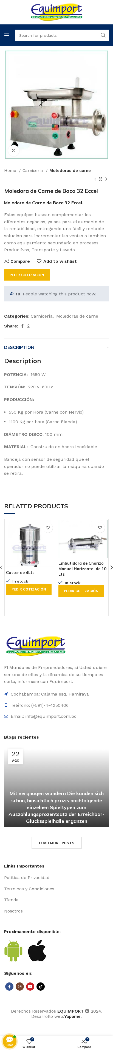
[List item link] (56, 877)
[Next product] (106, 179)
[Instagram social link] (20, 986)
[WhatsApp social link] (28, 326)
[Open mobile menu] (6, 35)
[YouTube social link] (30, 986)
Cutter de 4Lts (20, 572)
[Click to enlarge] (13, 150)
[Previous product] (95, 179)
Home (11, 170)
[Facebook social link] (22, 326)
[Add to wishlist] (48, 528)
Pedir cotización (27, 275)
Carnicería (33, 170)
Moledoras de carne (70, 170)
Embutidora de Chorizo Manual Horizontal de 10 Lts (82, 569)
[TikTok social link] (40, 986)
